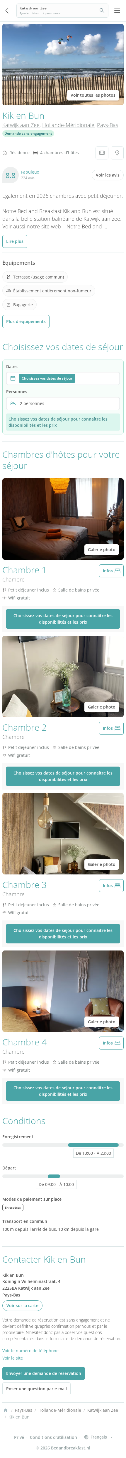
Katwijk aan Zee (21, 124)
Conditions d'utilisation (53, 1437)
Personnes (16, 391)
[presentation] (63, 378)
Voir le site (12, 1358)
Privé (19, 1437)
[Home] (5, 1410)
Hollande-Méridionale (68, 124)
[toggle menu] (117, 10)
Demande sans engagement (28, 133)
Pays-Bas (107, 124)
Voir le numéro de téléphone (30, 1350)
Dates (12, 366)
